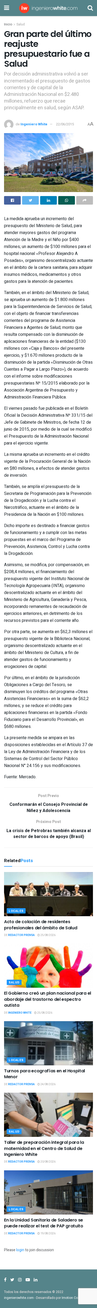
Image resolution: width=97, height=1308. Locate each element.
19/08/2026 (48, 1233)
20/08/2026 (48, 1162)
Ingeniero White (33, 124)
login (20, 1250)
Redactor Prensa (21, 935)
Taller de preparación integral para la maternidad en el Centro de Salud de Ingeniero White (44, 1148)
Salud (20, 24)
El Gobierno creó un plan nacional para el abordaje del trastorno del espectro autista (47, 999)
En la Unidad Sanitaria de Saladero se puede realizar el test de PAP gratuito (43, 1223)
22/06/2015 (65, 124)
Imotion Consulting (76, 1297)
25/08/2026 (48, 935)
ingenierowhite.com (19, 1297)
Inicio (8, 24)
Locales (16, 911)
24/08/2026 (48, 1084)
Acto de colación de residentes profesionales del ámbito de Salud (40, 925)
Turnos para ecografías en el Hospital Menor (44, 1074)
